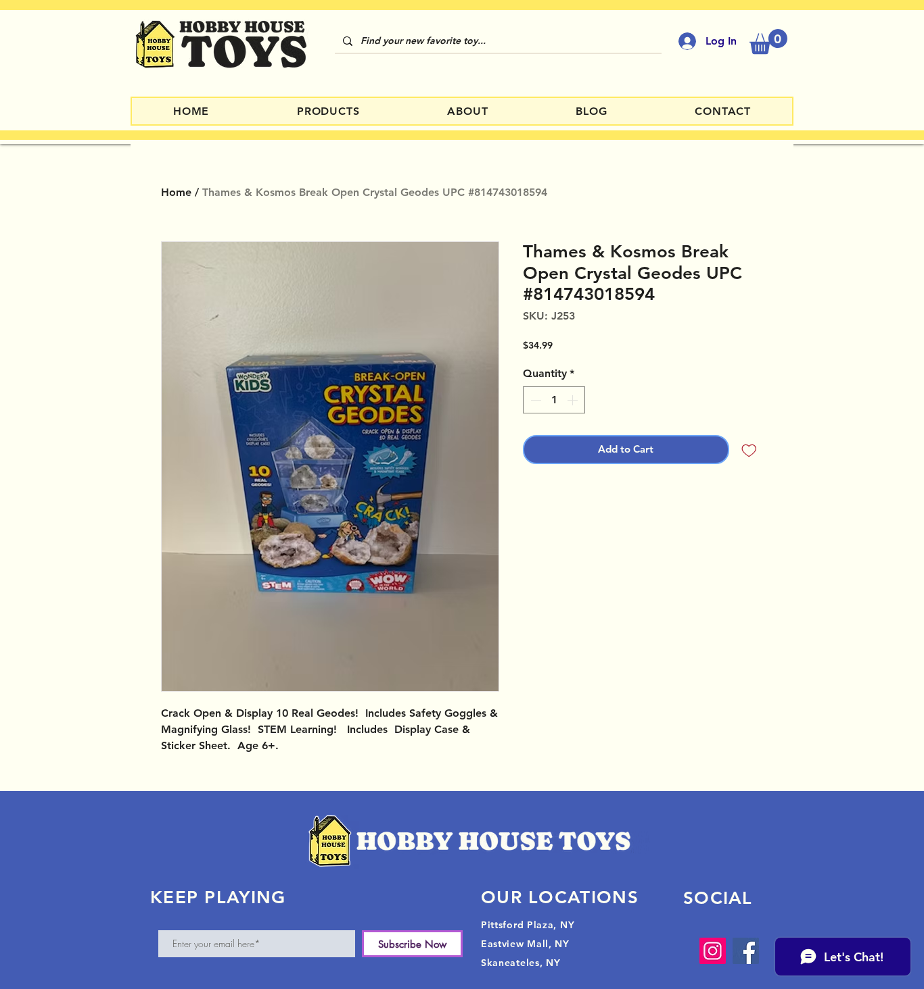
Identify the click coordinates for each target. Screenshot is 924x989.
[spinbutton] (554, 400)
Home (176, 192)
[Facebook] (746, 951)
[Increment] (573, 400)
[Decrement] (534, 400)
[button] (768, 41)
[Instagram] (712, 951)
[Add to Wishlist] (749, 449)
